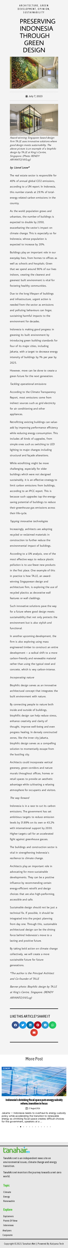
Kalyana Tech (57, 1243)
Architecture (29, 5)
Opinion (43, 9)
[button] (15, 1025)
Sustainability (34, 12)
